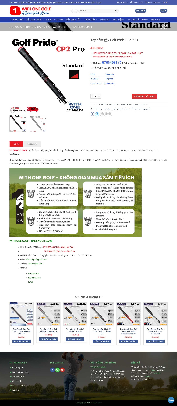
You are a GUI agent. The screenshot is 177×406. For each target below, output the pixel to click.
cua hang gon (99, 109)
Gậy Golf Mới (34, 19)
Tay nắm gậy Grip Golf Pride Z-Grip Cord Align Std (102, 331)
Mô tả (16, 144)
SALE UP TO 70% (54, 19)
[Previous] (14, 75)
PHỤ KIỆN (118, 19)
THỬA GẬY (89, 19)
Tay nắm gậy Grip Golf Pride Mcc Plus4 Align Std (48, 330)
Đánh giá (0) (32, 144)
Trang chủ (17, 19)
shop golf (134, 109)
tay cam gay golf (144, 109)
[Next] (81, 75)
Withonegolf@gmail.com (141, 379)
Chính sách (16, 381)
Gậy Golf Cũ (73, 19)
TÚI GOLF (105, 19)
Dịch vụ (155, 19)
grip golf (114, 109)
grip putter (121, 109)
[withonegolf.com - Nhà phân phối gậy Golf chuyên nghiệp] (30, 11)
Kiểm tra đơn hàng (20, 385)
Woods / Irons (61, 26)
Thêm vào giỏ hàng (144, 96)
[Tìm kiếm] (116, 11)
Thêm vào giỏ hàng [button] (21, 341)
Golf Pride (102, 105)
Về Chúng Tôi (17, 367)
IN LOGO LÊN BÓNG (138, 19)
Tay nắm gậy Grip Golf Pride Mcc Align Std (75, 330)
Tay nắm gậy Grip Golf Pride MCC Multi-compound (155, 331)
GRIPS (47, 26)
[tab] (16, 144)
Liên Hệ (15, 390)
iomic (128, 109)
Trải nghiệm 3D (18, 376)
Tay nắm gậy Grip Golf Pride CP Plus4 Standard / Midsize (21, 331)
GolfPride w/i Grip (82, 26)
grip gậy (107, 109)
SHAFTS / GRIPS (33, 26)
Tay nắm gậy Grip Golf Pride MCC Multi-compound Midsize (128, 331)
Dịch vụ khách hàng (20, 372)
